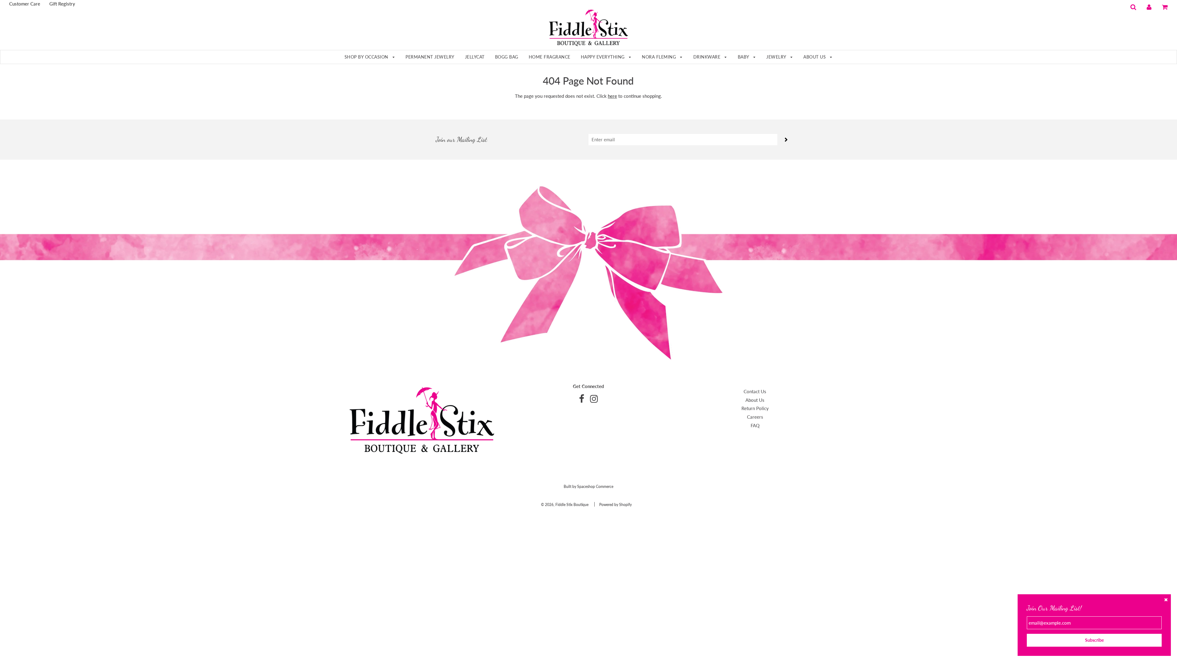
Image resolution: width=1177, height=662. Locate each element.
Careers (755, 417)
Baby (744, 56)
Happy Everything (603, 56)
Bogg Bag (506, 56)
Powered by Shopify (615, 504)
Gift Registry (62, 3)
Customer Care (24, 3)
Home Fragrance (549, 56)
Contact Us (755, 391)
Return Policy (755, 408)
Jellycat (475, 56)
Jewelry (776, 56)
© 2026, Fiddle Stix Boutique (564, 504)
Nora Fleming (659, 56)
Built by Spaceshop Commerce (588, 486)
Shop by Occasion (367, 56)
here (612, 96)
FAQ (755, 425)
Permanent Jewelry (430, 56)
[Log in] (1149, 7)
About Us (815, 56)
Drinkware (707, 56)
